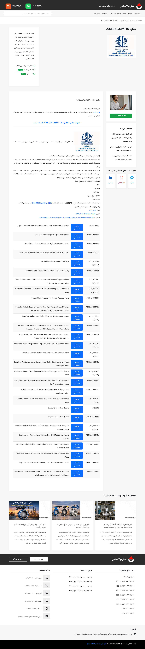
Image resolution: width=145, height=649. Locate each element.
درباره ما (104, 13)
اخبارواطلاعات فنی (115, 13)
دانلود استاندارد (77, 227)
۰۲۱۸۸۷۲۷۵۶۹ (16, 6)
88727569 (92, 210)
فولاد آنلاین (96, 112)
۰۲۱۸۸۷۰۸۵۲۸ (29, 601)
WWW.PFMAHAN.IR (85, 217)
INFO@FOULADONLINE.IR (42, 203)
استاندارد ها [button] (128, 13)
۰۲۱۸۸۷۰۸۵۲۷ (29, 593)
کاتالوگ (122, 20)
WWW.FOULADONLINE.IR (49, 217)
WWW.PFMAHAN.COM (68, 217)
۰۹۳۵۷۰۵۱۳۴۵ (37, 6)
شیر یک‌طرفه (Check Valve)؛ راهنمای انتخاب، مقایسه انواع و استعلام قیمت (122, 138)
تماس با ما (97, 13)
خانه (140, 20)
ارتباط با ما (39, 559)
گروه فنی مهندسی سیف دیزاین (97, 643)
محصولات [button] (137, 13)
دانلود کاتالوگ (18, 559)
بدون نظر (20, 70)
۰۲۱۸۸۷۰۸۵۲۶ (29, 586)
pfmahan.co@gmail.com (27, 616)
